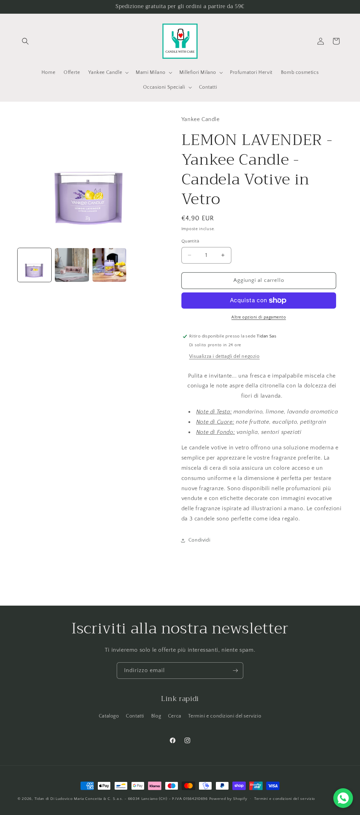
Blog (156, 716)
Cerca (174, 716)
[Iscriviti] (235, 670)
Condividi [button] (199, 540)
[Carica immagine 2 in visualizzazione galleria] (72, 265)
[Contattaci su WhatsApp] (343, 798)
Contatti (135, 716)
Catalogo (109, 716)
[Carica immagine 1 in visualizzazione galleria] (34, 265)
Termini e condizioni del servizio (224, 716)
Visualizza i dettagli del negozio (224, 356)
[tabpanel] (261, 483)
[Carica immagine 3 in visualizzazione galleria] (109, 265)
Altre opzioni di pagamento (258, 317)
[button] (25, 41)
